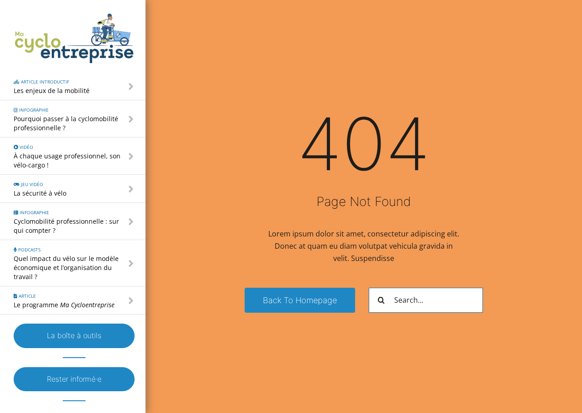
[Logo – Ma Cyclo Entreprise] (74, 17)
